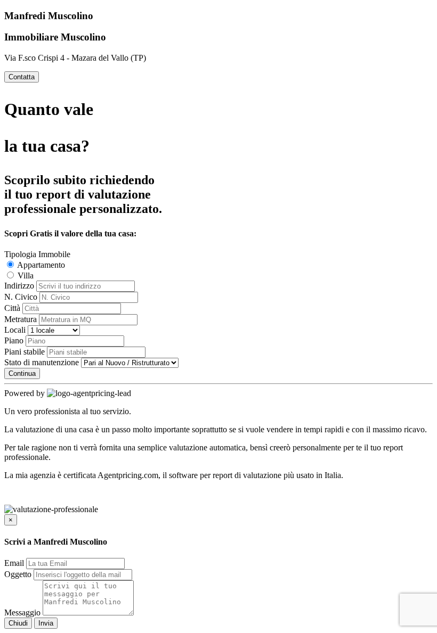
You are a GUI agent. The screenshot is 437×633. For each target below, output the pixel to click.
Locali (15, 329)
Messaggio (22, 612)
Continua (22, 373)
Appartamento (40, 264)
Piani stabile (24, 351)
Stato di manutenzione (41, 362)
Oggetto (17, 574)
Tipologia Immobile (37, 254)
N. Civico (20, 296)
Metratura (20, 319)
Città (12, 308)
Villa (24, 275)
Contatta (22, 77)
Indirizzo (19, 285)
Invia (45, 623)
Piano (13, 340)
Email (14, 563)
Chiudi (18, 623)
